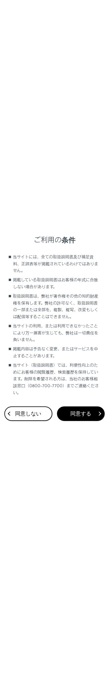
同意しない (28, 414)
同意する (80, 414)
